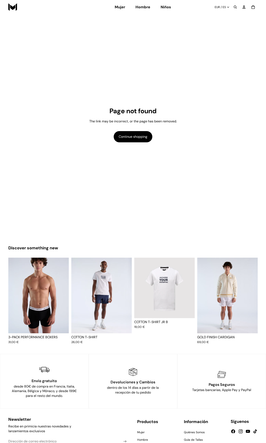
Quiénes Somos (194, 432)
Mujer (141, 432)
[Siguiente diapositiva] (62, 295)
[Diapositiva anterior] (14, 295)
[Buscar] (235, 7)
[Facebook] (233, 431)
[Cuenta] (244, 7)
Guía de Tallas (193, 440)
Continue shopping (133, 136)
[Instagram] (240, 431)
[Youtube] (247, 431)
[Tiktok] (255, 431)
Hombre (142, 440)
